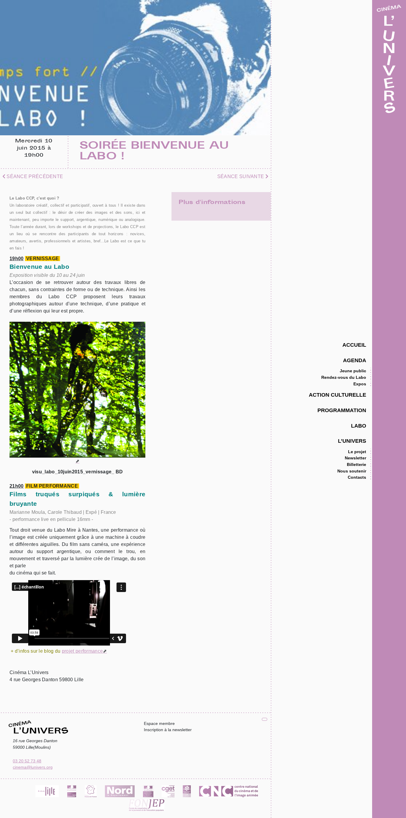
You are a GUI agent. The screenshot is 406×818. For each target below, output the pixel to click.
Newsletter (355, 458)
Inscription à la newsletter (168, 729)
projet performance (82, 651)
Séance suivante (241, 176)
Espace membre (159, 723)
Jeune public (353, 370)
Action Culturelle (337, 395)
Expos (359, 383)
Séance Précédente (34, 176)
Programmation (341, 410)
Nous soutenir (351, 471)
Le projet (357, 451)
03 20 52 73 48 (27, 761)
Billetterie (356, 464)
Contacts (357, 477)
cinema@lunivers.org (33, 767)
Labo (358, 426)
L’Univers (352, 441)
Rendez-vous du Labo (343, 377)
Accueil (354, 345)
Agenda (354, 360)
